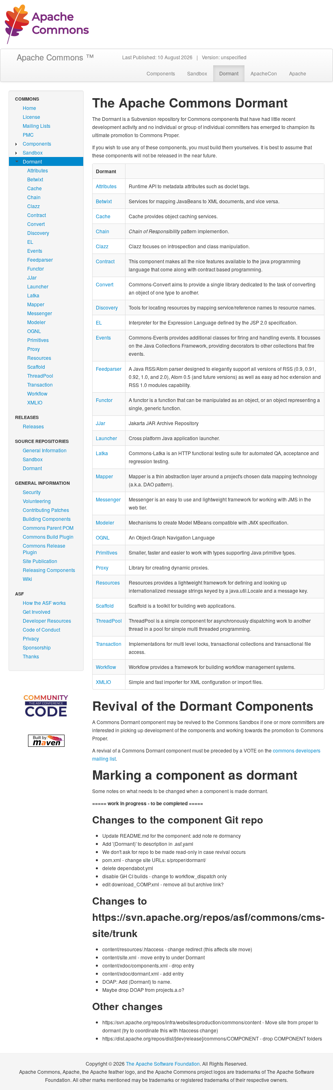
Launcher (37, 286)
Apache (297, 73)
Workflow (37, 393)
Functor (35, 268)
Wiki (27, 578)
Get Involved (36, 611)
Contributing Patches (46, 509)
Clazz (33, 205)
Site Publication (40, 560)
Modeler (36, 321)
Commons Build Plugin (48, 536)
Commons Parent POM (48, 527)
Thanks (31, 656)
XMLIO (34, 402)
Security (32, 491)
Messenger (39, 313)
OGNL (34, 330)
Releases (33, 426)
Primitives (38, 339)
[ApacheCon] (46, 705)
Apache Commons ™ (55, 57)
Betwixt (35, 179)
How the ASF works (44, 602)
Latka (33, 295)
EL (30, 241)
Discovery (38, 232)
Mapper (35, 304)
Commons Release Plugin (44, 548)
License (31, 116)
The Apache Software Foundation (163, 1063)
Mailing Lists (36, 125)
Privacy (31, 638)
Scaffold (36, 366)
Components (161, 73)
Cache (34, 188)
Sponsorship (37, 647)
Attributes (37, 170)
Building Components (47, 518)
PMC (28, 134)
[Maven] (46, 739)
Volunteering (37, 500)
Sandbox (197, 73)
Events (34, 250)
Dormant (228, 73)
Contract (36, 214)
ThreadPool (40, 375)
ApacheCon (264, 73)
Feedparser (40, 259)
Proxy (33, 348)
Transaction (40, 384)
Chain (34, 196)
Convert (36, 223)
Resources (39, 357)
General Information (45, 450)
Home (29, 107)
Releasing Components (49, 569)
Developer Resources (47, 620)
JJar (32, 277)
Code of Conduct (41, 629)
